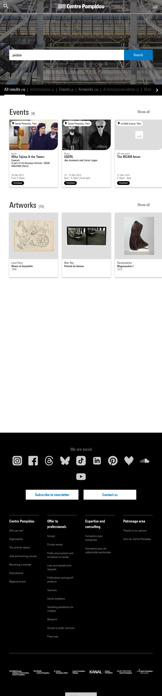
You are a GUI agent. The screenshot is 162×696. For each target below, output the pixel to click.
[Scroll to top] (152, 686)
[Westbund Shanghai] (127, 674)
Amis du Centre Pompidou (137, 539)
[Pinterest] (113, 462)
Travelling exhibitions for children (60, 609)
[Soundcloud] (145, 462)
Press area (52, 636)
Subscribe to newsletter (52, 494)
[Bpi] (21, 674)
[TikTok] (81, 462)
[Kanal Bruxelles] (103, 674)
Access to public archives (60, 628)
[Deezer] (129, 462)
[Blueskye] (65, 462)
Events (66, 89)
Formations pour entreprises (94, 537)
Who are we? (16, 530)
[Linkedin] (97, 462)
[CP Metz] (63, 674)
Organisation (16, 539)
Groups (51, 536)
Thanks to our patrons (135, 530)
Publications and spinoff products (60, 579)
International (16, 573)
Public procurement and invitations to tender (60, 555)
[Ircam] (44, 674)
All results (14, 89)
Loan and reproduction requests (59, 567)
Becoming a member (20, 564)
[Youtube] (81, 478)
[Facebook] (33, 462)
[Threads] (49, 462)
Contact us (110, 494)
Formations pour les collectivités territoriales (98, 550)
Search (138, 55)
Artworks (88, 89)
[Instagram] (17, 462)
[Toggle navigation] (155, 6)
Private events (55, 544)
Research (52, 619)
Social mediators (56, 598)
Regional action (17, 581)
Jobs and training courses (23, 556)
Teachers (52, 590)
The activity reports (19, 547)
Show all (144, 111)
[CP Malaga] (81, 674)
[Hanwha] (145, 674)
